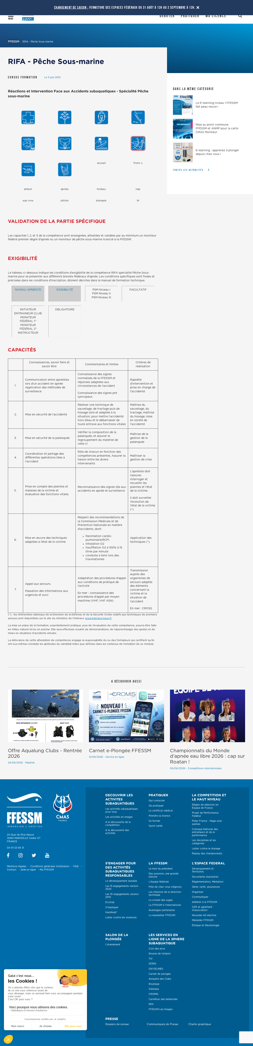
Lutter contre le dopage (206, 848)
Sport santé (155, 826)
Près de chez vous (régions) (165, 887)
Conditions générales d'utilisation (49, 866)
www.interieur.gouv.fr (98, 618)
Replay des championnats (207, 853)
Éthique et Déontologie (205, 925)
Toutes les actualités (188, 169)
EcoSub (109, 902)
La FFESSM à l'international (165, 905)
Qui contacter (157, 800)
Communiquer (200, 897)
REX (151, 1004)
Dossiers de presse (117, 1024)
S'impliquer (111, 907)
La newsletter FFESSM (162, 915)
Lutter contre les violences (121, 917)
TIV (151, 959)
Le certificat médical (161, 810)
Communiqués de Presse (162, 1024)
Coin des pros (157, 948)
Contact (11, 870)
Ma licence (216, 16)
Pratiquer (190, 16)
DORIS (152, 963)
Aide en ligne (28, 870)
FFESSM (13, 41)
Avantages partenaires (162, 910)
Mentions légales (16, 866)
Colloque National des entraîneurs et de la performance (205, 832)
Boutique (154, 984)
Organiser (197, 892)
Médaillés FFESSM (202, 920)
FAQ (75, 866)
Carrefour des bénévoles (163, 999)
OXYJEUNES (156, 969)
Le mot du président (161, 869)
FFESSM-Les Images (161, 1009)
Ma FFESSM (47, 870)
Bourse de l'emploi (160, 953)
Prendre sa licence (159, 816)
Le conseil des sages (161, 900)
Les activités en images (119, 817)
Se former (154, 821)
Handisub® (111, 912)
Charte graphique (199, 1024)
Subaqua (154, 989)
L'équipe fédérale (159, 882)
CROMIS (153, 994)
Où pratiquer (156, 806)
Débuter (167, 16)
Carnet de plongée (160, 974)
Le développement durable (121, 881)
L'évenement (112, 944)
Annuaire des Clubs (160, 979)
